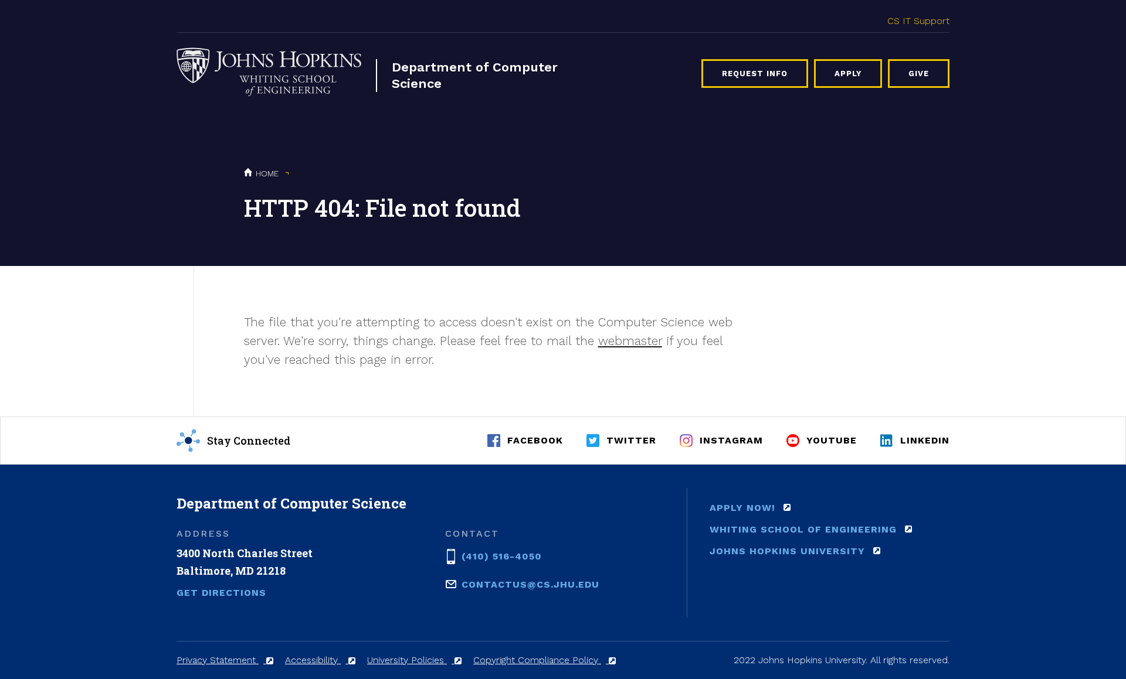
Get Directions (221, 592)
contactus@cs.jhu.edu (530, 584)
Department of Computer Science (475, 75)
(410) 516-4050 (502, 556)
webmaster (630, 340)
